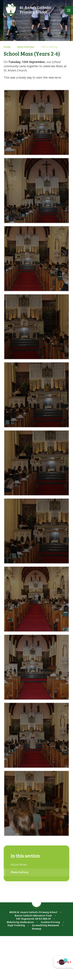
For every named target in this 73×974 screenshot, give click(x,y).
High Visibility (16, 925)
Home (7, 46)
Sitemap (36, 928)
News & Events (25, 46)
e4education (27, 922)
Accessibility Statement (45, 925)
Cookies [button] (45, 922)
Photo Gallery (49, 46)
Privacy (55, 922)
